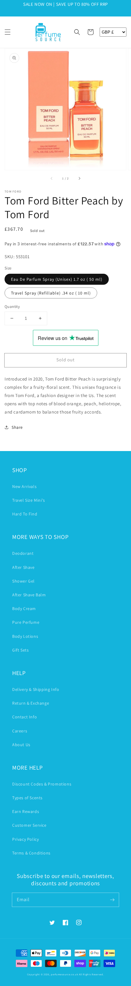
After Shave (23, 567)
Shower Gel (23, 581)
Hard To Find (24, 514)
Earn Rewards (25, 811)
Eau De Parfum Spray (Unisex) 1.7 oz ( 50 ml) (56, 279)
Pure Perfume (25, 622)
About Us (21, 744)
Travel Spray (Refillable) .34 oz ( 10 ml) (51, 293)
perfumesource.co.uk (64, 974)
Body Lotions (25, 636)
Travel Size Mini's (28, 500)
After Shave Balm (29, 595)
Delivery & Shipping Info (35, 689)
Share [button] (17, 427)
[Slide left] (51, 178)
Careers (19, 731)
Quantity (12, 306)
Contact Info (24, 717)
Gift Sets (20, 650)
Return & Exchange (30, 703)
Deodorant (23, 553)
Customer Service (29, 825)
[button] (7, 32)
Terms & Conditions (31, 853)
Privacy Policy (25, 839)
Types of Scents (27, 797)
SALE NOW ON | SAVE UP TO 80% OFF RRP (65, 4)
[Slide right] (79, 178)
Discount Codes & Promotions (41, 784)
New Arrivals (24, 486)
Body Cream (24, 608)
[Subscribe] (112, 899)
